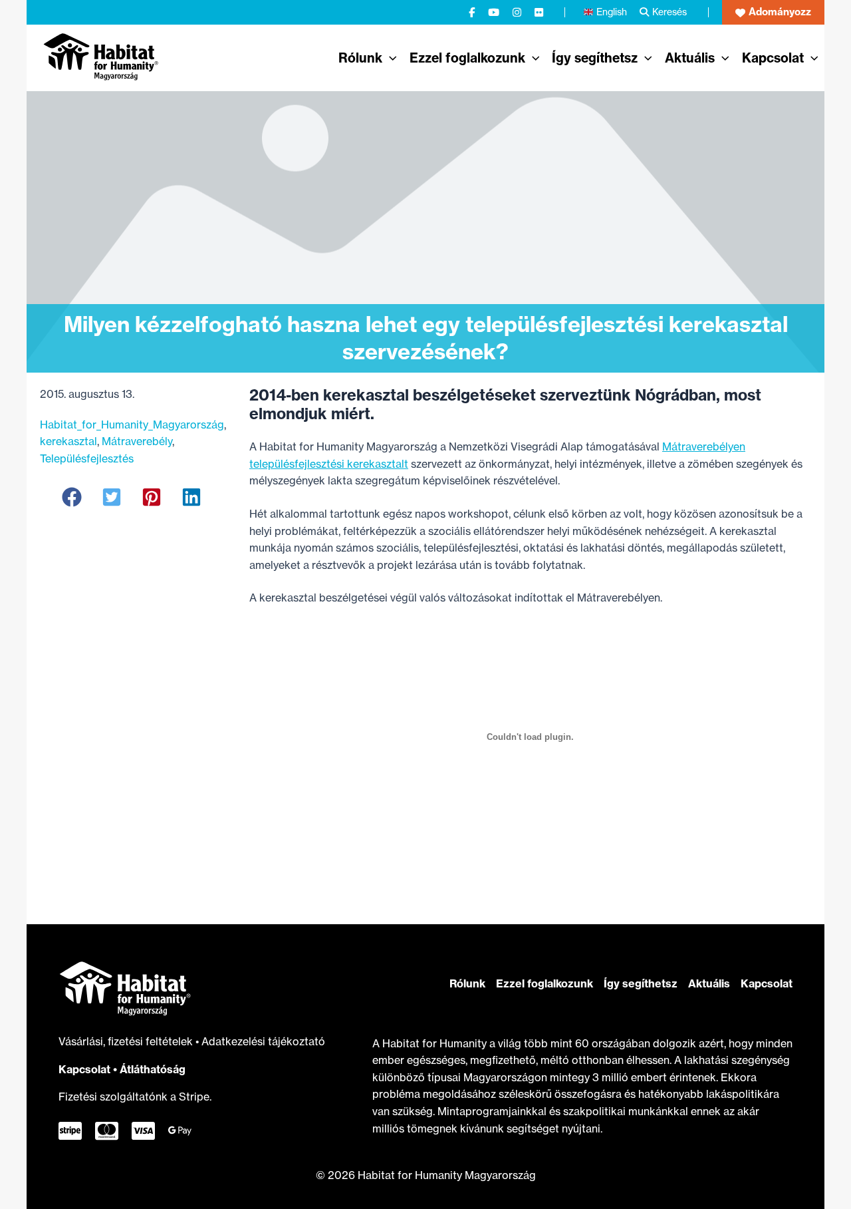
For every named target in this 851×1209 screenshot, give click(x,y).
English (611, 11)
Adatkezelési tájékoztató (263, 1041)
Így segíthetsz (640, 983)
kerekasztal (68, 441)
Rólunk (467, 983)
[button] (773, 12)
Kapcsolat (84, 1069)
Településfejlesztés (87, 458)
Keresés (669, 11)
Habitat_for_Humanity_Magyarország (132, 424)
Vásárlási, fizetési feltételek (127, 1041)
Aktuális (709, 983)
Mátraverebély (137, 441)
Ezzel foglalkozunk (544, 983)
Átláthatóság (152, 1069)
